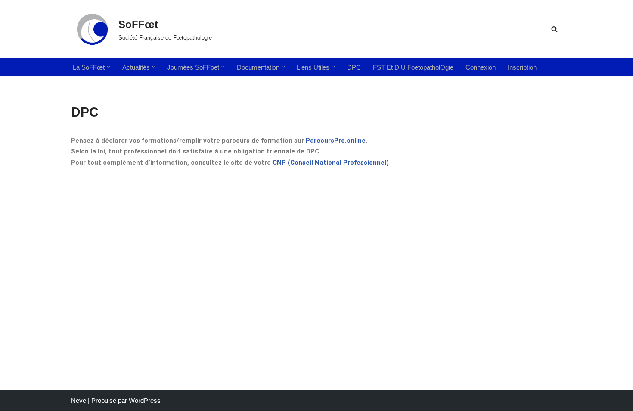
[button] (108, 67)
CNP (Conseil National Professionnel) (331, 162)
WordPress (145, 400)
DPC (354, 67)
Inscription (522, 67)
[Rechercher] (554, 29)
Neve (78, 400)
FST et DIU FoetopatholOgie (413, 67)
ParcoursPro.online (336, 140)
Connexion (480, 67)
